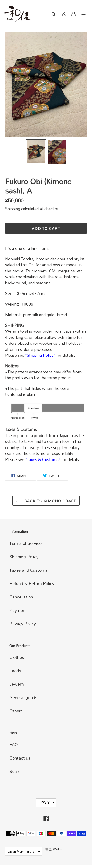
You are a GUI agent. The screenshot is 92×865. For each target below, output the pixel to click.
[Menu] (83, 13)
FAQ (13, 744)
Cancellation (21, 597)
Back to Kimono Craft (49, 501)
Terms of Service (25, 543)
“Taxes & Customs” (42, 459)
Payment (18, 610)
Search (16, 771)
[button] (23, 851)
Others (16, 711)
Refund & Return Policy (31, 583)
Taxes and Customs (28, 570)
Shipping (12, 209)
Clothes (16, 657)
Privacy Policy (22, 623)
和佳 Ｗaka (53, 849)
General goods (23, 697)
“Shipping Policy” (40, 355)
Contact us (19, 758)
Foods (15, 670)
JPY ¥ (45, 802)
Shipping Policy (23, 556)
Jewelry (16, 684)
